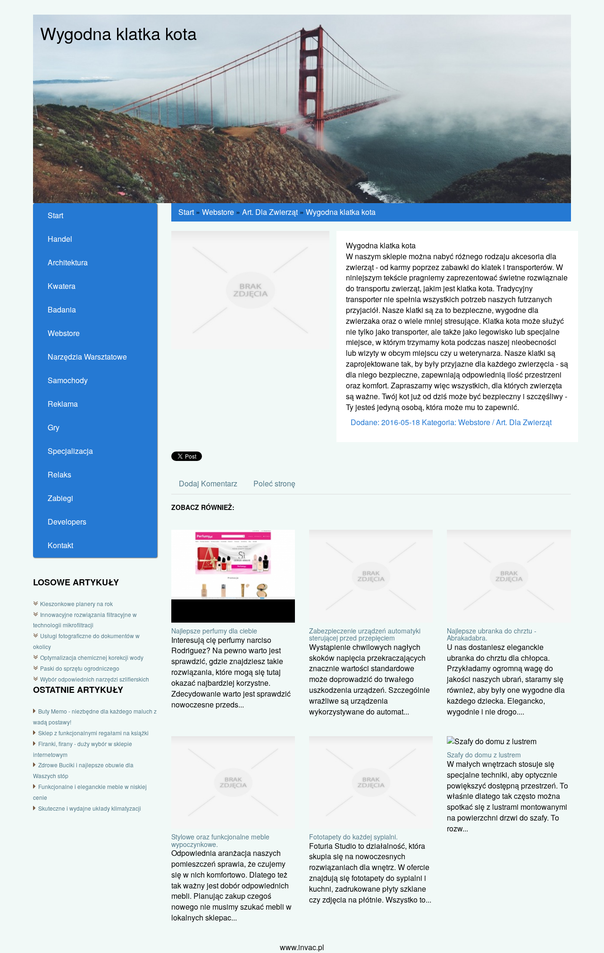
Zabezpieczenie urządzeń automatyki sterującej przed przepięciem (364, 634)
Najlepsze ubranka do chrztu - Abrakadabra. (492, 634)
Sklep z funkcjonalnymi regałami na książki (93, 733)
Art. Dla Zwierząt (270, 211)
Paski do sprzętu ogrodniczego (79, 668)
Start (186, 211)
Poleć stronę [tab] (274, 483)
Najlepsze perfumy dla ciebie (214, 630)
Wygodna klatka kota (341, 211)
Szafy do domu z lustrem (484, 754)
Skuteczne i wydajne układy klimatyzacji (89, 808)
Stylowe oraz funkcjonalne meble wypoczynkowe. (220, 840)
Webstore (218, 211)
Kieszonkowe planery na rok (76, 604)
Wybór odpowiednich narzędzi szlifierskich (94, 679)
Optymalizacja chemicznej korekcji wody (91, 657)
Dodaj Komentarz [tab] (208, 483)
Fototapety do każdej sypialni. (353, 836)
